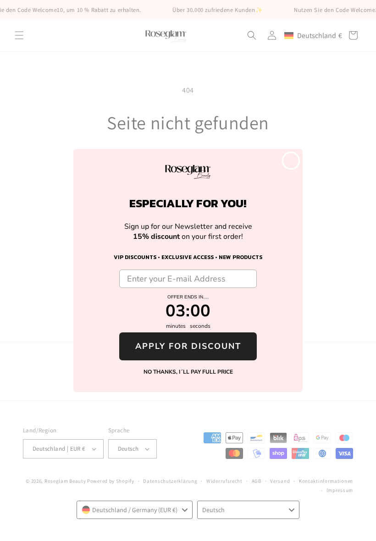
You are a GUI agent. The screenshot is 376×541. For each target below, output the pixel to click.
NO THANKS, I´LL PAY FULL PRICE (188, 371)
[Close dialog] (291, 161)
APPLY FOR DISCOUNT (188, 346)
